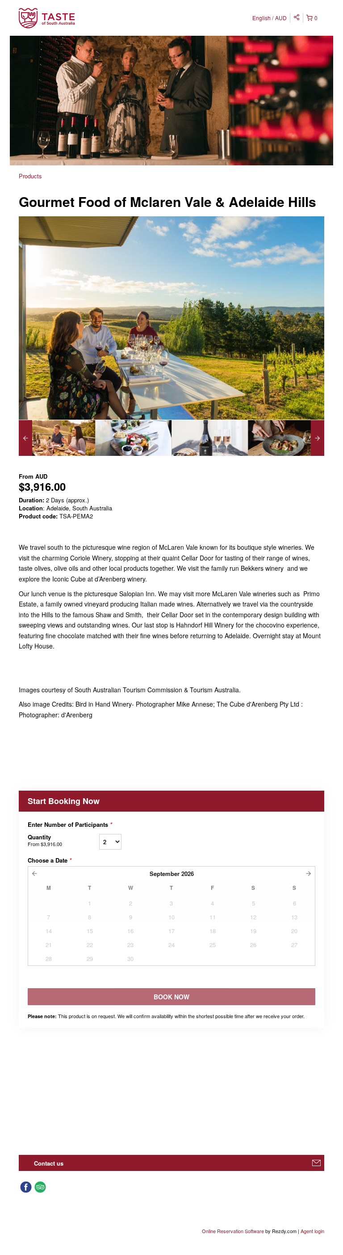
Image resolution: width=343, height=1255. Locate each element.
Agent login (312, 1230)
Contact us (48, 1163)
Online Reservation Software (233, 1230)
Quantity (45, 840)
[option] (57, 438)
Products (30, 176)
